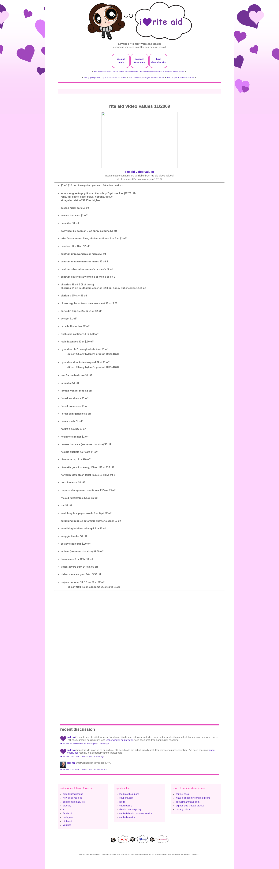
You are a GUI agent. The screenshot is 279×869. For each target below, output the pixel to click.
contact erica (182, 794)
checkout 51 (125, 805)
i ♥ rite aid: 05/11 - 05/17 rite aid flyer (76, 756)
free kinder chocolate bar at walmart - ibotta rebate (162, 72)
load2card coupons (129, 794)
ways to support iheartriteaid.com (193, 798)
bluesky (67, 805)
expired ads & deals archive (190, 805)
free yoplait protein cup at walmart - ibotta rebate (105, 77)
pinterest (67, 821)
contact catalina (127, 817)
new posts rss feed (72, 798)
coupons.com (126, 798)
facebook (68, 813)
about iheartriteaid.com (187, 802)
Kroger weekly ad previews (119, 740)
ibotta (122, 802)
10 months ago (100, 769)
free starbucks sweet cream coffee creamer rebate (116, 72)
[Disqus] (139, 652)
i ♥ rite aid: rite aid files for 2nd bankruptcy (78, 744)
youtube (67, 825)
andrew (71, 737)
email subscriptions (73, 794)
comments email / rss (74, 802)
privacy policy (183, 809)
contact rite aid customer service (135, 813)
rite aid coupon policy (130, 809)
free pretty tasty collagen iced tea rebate (146, 77)
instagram (68, 817)
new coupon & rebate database (181, 77)
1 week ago (104, 744)
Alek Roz (71, 763)
